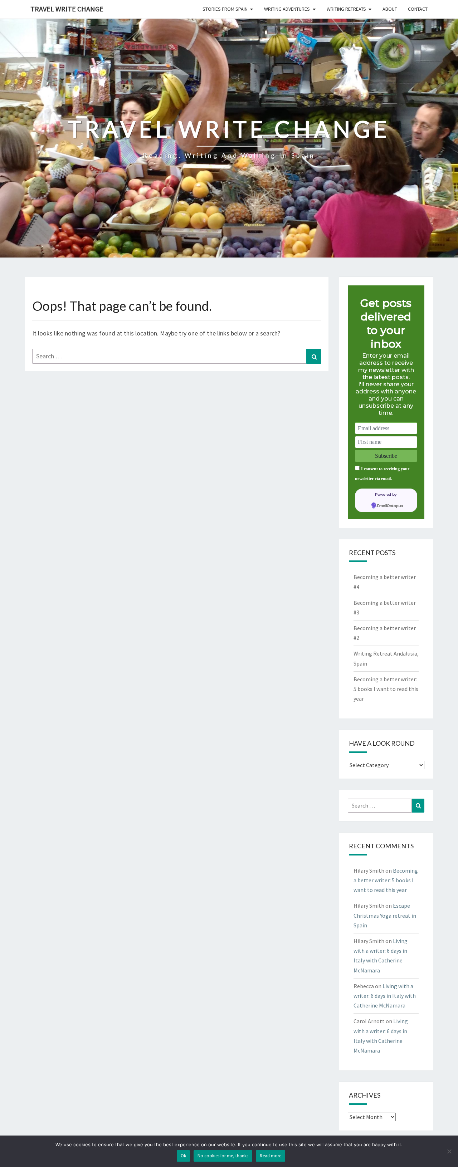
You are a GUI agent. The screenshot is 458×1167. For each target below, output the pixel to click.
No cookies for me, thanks (223, 1156)
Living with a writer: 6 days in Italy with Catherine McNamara (385, 995)
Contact (418, 9)
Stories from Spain (225, 9)
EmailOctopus (390, 506)
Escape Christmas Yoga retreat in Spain (385, 915)
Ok (183, 1156)
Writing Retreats (346, 9)
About (390, 9)
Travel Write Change (66, 8)
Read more (270, 1156)
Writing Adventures (287, 9)
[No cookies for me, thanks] (449, 1151)
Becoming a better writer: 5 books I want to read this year (386, 689)
